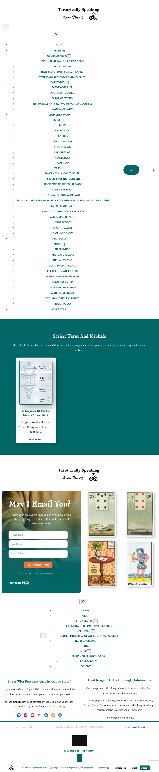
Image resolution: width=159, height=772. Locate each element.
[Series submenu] (63, 168)
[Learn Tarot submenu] (66, 82)
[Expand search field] (131, 170)
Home (59, 44)
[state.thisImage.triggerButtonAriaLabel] (89, 651)
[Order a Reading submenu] (69, 56)
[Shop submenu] (62, 244)
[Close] (79, 740)
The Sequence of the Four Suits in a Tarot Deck (36, 413)
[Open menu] (6, 26)
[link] (154, 170)
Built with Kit (19, 583)
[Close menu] (56, 34)
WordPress (139, 726)
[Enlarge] (112, 494)
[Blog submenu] (62, 120)
